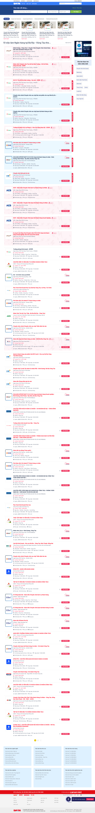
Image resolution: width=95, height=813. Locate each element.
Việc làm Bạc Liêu (39, 759)
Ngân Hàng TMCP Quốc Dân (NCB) (21, 341)
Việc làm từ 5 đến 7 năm (70, 780)
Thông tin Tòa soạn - (69, 809)
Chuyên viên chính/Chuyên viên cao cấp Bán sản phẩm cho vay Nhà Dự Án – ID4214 (34, 96)
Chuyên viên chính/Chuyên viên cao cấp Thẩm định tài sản (30, 326)
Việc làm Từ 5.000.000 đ (70, 753)
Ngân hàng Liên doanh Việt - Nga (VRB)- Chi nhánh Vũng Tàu (27, 673)
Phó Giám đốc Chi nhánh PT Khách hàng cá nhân (27, 142)
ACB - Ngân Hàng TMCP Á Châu (20, 190)
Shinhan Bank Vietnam (18, 571)
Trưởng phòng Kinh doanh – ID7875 (23, 249)
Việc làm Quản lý (8, 780)
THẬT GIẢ (69, 802)
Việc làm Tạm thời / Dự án (41, 774)
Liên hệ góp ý (69, 811)
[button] (60, 57)
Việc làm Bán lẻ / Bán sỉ (10, 755)
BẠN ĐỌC (70, 800)
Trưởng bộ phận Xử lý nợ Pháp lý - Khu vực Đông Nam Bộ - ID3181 (31, 127)
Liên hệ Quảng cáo (53, 811)
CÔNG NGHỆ (29, 800)
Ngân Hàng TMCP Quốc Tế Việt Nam (21, 175)
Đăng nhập (79, 7)
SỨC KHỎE (56, 802)
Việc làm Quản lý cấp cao (10, 782)
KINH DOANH (29, 798)
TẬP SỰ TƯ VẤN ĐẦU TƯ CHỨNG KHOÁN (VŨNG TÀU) (28, 712)
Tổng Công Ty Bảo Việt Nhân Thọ (21, 289)
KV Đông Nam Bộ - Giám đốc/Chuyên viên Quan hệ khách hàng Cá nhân (33, 607)
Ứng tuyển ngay (65, 57)
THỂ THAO (56, 798)
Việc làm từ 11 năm (69, 784)
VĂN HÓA (42, 800)
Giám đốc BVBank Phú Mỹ (20, 620)
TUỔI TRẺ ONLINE (16, 0)
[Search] (80, 3)
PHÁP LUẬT (15, 804)
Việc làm (28, 3)
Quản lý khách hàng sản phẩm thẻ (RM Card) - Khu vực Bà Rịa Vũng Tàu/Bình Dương (32, 354)
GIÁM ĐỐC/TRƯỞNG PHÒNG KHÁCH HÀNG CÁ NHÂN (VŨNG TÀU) (32, 633)
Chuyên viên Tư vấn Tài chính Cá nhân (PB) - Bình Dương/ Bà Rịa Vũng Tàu (34, 368)
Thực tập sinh (80, 98)
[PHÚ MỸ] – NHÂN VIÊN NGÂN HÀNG (23, 569)
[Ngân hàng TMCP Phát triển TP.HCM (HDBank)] (8, 159)
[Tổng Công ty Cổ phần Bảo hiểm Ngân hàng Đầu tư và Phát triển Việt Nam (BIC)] (8, 546)
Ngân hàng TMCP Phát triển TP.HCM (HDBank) (24, 160)
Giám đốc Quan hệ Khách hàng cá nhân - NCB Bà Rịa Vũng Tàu (30, 339)
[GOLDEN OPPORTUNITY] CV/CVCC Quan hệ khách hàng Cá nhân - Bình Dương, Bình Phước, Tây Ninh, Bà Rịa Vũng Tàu (33, 157)
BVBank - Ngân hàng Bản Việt (20, 596)
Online (86, 87)
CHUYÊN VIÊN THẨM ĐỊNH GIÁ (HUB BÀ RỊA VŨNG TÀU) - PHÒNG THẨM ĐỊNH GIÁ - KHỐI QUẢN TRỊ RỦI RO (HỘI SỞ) (33, 491)
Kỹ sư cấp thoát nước (82, 79)
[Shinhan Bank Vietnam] (8, 571)
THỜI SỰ (15, 800)
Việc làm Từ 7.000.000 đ (70, 755)
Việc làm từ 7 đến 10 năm (70, 782)
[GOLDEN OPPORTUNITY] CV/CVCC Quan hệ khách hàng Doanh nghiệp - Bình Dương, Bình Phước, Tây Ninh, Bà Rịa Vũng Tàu (34, 395)
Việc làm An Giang (39, 755)
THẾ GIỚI (15, 802)
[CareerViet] (76, 792)
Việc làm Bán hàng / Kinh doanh (12, 753)
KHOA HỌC (56, 800)
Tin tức (23, 3)
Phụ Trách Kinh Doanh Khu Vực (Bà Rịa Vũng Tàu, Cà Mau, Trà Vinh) (32, 287)
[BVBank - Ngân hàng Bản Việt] (8, 597)
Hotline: (77, 811)
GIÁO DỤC (70, 798)
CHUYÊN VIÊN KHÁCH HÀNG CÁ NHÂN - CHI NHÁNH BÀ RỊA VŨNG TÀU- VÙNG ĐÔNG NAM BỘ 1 (34, 476)
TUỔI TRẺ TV (23, 0)
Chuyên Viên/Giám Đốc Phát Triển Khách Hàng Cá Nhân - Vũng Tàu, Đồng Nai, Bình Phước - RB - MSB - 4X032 (34, 698)
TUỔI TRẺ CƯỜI (36, 0)
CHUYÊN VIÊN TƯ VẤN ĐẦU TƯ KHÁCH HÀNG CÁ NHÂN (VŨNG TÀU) (32, 684)
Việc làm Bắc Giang (39, 763)
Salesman (79, 83)
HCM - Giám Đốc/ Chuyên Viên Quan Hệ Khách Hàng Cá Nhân (30, 203)
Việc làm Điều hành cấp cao (11, 784)
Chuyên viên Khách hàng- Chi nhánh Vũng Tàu (26, 672)
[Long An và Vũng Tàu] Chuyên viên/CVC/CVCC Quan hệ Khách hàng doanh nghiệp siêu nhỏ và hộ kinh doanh (31, 233)
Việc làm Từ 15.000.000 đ (70, 759)
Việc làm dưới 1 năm (69, 776)
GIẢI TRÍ (42, 802)
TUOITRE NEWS (29, 0)
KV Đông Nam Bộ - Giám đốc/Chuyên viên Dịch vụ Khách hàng (31, 594)
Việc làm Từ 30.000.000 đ (70, 763)
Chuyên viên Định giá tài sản (21, 173)
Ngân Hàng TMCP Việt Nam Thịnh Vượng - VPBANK (25, 67)
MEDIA (14, 798)
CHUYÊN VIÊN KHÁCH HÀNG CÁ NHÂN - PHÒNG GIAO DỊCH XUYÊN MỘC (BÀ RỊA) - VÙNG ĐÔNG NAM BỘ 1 (33, 436)
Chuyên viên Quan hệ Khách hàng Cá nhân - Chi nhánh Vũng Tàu (31, 646)
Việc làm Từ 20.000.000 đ (70, 761)
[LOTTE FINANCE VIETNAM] (8, 425)
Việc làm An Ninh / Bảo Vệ (11, 751)
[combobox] (30, 11)
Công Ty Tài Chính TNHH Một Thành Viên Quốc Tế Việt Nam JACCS (29, 315)
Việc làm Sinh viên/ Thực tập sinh (12, 772)
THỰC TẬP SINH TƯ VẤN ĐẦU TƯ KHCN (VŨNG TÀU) (28, 517)
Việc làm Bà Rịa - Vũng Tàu (41, 757)
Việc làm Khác (38, 778)
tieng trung (79, 87)
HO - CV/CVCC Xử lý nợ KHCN (21, 275)
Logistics (79, 91)
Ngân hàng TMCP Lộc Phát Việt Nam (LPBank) (24, 51)
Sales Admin (80, 76)
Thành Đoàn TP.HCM (78, 809)
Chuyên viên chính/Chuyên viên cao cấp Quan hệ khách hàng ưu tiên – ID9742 (33, 112)
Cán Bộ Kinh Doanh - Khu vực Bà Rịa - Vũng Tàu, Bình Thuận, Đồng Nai (33, 543)
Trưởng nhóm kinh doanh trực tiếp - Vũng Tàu (26, 423)
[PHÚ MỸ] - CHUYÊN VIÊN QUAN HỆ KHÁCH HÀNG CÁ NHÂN (30, 659)
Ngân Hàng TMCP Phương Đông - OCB (22, 276)
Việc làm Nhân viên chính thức (42, 772)
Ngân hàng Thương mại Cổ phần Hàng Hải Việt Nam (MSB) (27, 701)
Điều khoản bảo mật (62, 811)
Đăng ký (74, 7)
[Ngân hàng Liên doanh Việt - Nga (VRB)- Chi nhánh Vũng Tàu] (8, 674)
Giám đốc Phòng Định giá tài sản (22, 381)
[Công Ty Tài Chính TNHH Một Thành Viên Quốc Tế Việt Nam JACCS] (8, 316)
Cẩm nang (34, 3)
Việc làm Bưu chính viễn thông (11, 763)
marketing (79, 72)
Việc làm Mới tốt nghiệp (10, 774)
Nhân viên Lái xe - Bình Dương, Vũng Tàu (24, 530)
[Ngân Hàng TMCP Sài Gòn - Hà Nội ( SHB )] (8, 145)
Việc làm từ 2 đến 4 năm (70, 778)
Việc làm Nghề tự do (39, 776)
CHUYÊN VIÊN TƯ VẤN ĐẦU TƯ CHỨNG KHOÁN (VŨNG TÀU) (30, 262)
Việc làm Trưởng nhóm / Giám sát (12, 778)
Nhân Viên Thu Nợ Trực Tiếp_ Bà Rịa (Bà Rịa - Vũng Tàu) (29, 313)
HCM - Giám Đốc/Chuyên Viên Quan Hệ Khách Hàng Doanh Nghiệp (32, 218)
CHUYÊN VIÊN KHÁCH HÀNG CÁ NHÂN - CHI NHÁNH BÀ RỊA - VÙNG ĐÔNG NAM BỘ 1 (34, 409)
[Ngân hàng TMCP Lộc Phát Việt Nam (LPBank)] (8, 50)
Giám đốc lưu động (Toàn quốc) (22, 450)
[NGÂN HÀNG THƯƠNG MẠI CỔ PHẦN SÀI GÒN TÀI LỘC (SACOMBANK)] (8, 411)
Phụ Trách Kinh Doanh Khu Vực (22, 505)
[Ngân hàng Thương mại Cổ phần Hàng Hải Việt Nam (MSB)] (8, 700)
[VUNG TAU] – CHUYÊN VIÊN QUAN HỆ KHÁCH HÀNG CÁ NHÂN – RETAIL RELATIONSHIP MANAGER (34, 725)
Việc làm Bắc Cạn (39, 761)
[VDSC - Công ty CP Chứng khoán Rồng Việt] (8, 264)
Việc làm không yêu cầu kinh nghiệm (73, 772)
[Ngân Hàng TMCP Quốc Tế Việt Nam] (8, 175)
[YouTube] (81, 795)
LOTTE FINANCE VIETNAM (19, 425)
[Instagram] (77, 795)
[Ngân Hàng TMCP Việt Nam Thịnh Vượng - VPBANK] (8, 66)
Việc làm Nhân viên (9, 776)
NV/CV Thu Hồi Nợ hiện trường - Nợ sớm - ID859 (26, 80)
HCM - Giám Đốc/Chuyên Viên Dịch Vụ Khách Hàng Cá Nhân (30, 187)
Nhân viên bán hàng (81, 95)
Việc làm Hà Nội (38, 751)
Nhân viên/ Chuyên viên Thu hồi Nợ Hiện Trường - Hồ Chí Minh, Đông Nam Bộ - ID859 (30, 64)
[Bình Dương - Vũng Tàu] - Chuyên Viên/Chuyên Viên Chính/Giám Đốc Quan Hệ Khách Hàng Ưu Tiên (31, 48)
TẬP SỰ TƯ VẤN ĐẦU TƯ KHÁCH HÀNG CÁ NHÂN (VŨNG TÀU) (30, 582)
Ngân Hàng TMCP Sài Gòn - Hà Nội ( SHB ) (23, 144)
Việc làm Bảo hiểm (9, 757)
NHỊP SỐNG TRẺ (44, 798)
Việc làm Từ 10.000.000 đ (70, 757)
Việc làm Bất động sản (10, 759)
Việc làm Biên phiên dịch (10, 761)
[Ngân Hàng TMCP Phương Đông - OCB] (8, 277)
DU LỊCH (28, 804)
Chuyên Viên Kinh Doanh (83, 68)
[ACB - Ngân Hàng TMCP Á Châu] (8, 190)
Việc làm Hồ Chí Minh (40, 753)
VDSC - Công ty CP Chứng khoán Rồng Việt (23, 263)
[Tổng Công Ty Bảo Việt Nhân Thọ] (8, 290)
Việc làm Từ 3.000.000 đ (70, 751)
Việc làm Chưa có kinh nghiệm (72, 774)
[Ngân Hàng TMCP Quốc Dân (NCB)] (8, 341)
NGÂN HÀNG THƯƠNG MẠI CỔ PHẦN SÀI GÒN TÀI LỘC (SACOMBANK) (29, 412)
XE (27, 802)
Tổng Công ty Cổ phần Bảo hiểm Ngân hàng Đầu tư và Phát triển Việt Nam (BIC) (32, 545)
